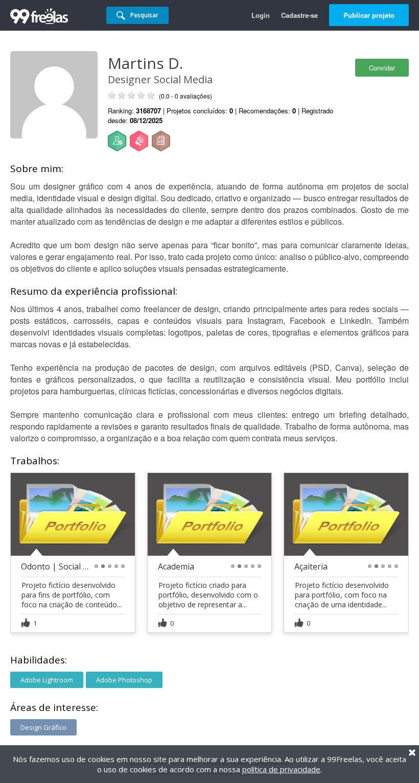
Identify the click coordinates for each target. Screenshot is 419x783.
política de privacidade (281, 769)
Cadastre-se (299, 15)
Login (260, 15)
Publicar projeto (368, 15)
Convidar (382, 68)
